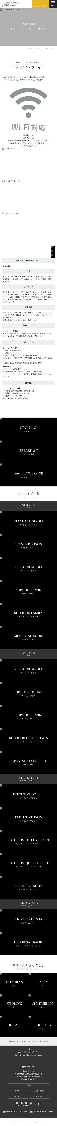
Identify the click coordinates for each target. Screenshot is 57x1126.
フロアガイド (18, 1096)
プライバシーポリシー (23, 1041)
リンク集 (35, 1041)
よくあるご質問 (39, 1091)
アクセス (18, 1091)
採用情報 (39, 1096)
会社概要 (12, 1041)
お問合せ (28, 1085)
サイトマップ (44, 1041)
